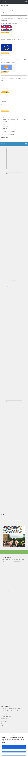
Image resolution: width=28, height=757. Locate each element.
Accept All (14, 746)
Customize (14, 750)
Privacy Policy (17, 561)
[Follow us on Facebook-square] (26, 144)
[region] (14, 744)
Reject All (14, 754)
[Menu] (26, 2)
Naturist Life (4, 2)
